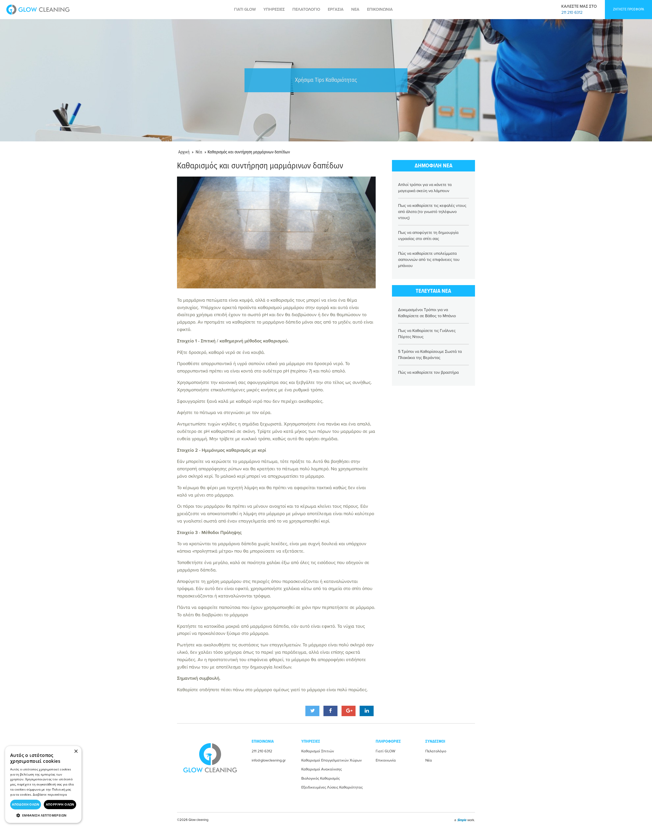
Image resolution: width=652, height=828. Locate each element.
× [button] (76, 751)
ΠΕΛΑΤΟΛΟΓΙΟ (306, 9)
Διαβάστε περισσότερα (50, 794)
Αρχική (183, 152)
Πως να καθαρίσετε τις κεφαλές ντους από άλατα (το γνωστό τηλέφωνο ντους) (432, 211)
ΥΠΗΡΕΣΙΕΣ (274, 9)
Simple (461, 820)
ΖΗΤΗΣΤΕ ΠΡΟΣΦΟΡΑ (628, 9)
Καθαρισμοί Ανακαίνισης (321, 769)
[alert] (43, 784)
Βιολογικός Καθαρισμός (320, 778)
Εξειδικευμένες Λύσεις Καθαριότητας (332, 787)
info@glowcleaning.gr (269, 760)
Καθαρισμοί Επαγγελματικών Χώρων (331, 760)
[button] (43, 815)
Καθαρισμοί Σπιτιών (317, 751)
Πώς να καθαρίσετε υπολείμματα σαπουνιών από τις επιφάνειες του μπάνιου (428, 259)
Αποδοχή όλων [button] (25, 804)
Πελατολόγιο (435, 751)
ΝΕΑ (355, 9)
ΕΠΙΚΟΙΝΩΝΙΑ (380, 9)
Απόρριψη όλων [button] (60, 804)
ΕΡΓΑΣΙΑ (336, 9)
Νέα (199, 152)
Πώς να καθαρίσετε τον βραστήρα (428, 372)
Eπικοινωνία (386, 760)
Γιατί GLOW (385, 751)
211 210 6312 (571, 12)
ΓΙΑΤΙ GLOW (245, 9)
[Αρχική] (38, 9)
